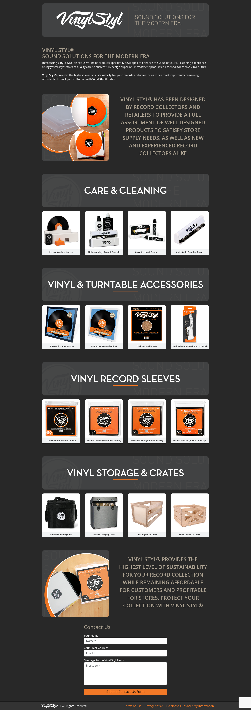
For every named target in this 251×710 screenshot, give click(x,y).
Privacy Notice (154, 706)
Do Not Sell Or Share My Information (190, 706)
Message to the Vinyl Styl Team (104, 660)
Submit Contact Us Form (125, 691)
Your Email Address (96, 648)
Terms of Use (132, 706)
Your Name (91, 635)
